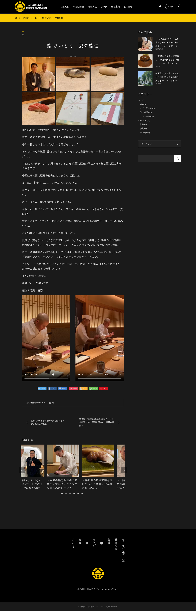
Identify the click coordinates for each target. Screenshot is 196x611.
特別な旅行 (78, 6)
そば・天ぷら (146, 108)
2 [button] (66, 493)
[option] (38, 467)
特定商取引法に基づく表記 (116, 540)
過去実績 (92, 6)
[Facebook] (160, 6)
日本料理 (144, 112)
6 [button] (82, 493)
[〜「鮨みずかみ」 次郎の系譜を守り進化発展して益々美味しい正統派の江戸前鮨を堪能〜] (108, 461)
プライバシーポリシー (123, 548)
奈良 (142, 128)
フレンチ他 (145, 116)
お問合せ (128, 6)
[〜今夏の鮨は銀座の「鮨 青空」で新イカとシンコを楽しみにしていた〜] (38, 461)
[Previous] (22, 470)
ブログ (104, 6)
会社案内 (115, 6)
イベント (142, 120)
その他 (143, 132)
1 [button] (62, 493)
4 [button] (74, 493)
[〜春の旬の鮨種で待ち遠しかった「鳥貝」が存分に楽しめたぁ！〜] (73, 461)
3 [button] (70, 493)
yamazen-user (40, 403)
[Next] (124, 470)
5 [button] (78, 493)
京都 (142, 124)
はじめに (65, 6)
